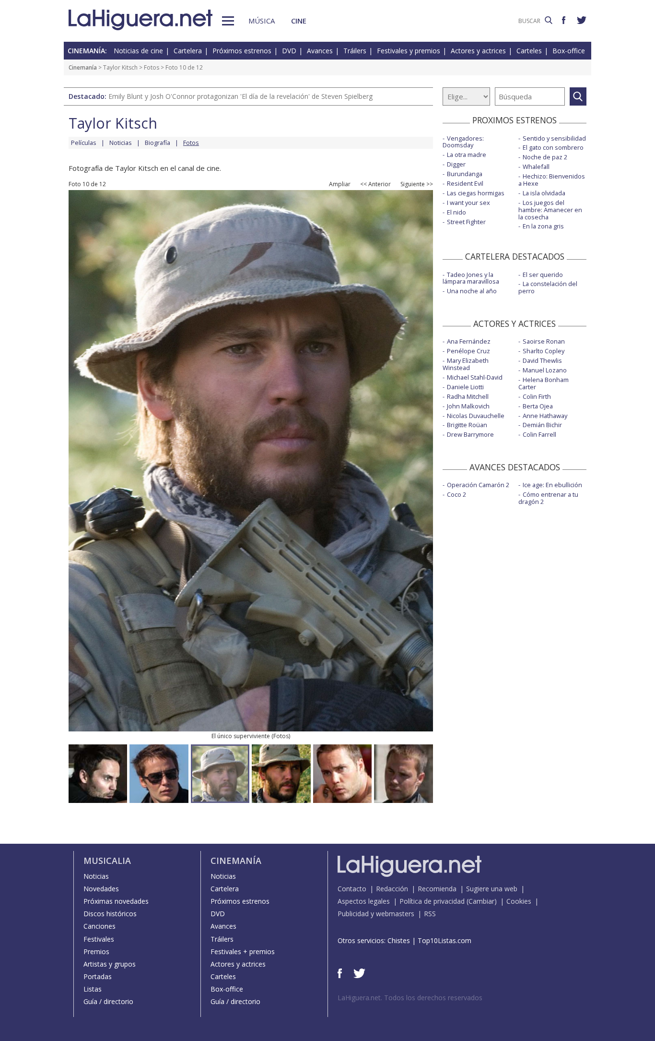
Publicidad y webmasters (376, 913)
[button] (228, 20)
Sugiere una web (491, 888)
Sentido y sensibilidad (554, 138)
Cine (298, 20)
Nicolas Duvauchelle (475, 415)
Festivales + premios (243, 951)
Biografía (157, 142)
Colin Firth (537, 396)
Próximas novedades (116, 901)
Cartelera (188, 50)
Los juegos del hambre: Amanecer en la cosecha (550, 209)
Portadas (97, 976)
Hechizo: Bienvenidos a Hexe (551, 180)
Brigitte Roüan (467, 424)
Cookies (518, 901)
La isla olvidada (544, 193)
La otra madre (466, 154)
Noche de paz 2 (545, 157)
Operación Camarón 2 (478, 484)
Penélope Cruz (468, 351)
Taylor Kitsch (120, 67)
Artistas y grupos (109, 964)
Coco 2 (456, 494)
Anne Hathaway (545, 415)
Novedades (101, 888)
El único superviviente (240, 736)
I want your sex (468, 202)
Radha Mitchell (468, 396)
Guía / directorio (108, 1001)
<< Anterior (375, 184)
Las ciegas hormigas (475, 193)
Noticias (120, 142)
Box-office (568, 50)
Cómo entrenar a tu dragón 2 (548, 498)
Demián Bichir (542, 424)
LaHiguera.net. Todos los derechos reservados (410, 997)
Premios (96, 951)
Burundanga (464, 173)
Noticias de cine (138, 50)
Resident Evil (465, 183)
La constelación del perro (547, 287)
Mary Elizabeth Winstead (466, 364)
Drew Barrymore (470, 434)
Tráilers (354, 50)
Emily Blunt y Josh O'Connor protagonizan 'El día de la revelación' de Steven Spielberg (240, 96)
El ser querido (543, 274)
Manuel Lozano (545, 370)
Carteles (529, 50)
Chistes (398, 940)
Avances (320, 50)
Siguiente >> (416, 184)
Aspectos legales (364, 901)
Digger (456, 164)
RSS (430, 913)
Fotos (151, 67)
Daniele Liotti (465, 387)
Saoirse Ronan (544, 341)
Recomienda (437, 888)
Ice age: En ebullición (552, 484)
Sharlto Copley (543, 351)
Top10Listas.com (444, 940)
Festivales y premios (408, 50)
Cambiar (481, 901)
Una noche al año (472, 291)
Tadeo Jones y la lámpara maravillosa (471, 278)
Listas (92, 988)
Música (261, 20)
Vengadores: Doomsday (463, 142)
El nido (456, 212)
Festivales (98, 939)
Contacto (352, 888)
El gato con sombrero (553, 147)
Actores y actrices (478, 50)
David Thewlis (542, 360)
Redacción (392, 888)
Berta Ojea (538, 406)
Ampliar (340, 184)
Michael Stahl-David (475, 377)
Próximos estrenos (241, 50)
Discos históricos (110, 913)
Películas (83, 142)
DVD (289, 50)
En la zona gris (543, 226)
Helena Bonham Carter (543, 383)
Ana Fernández (469, 341)
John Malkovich (468, 406)
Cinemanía (83, 67)
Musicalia (107, 860)
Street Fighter (466, 221)
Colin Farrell (539, 434)
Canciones (99, 926)
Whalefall (536, 166)
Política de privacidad (432, 901)
